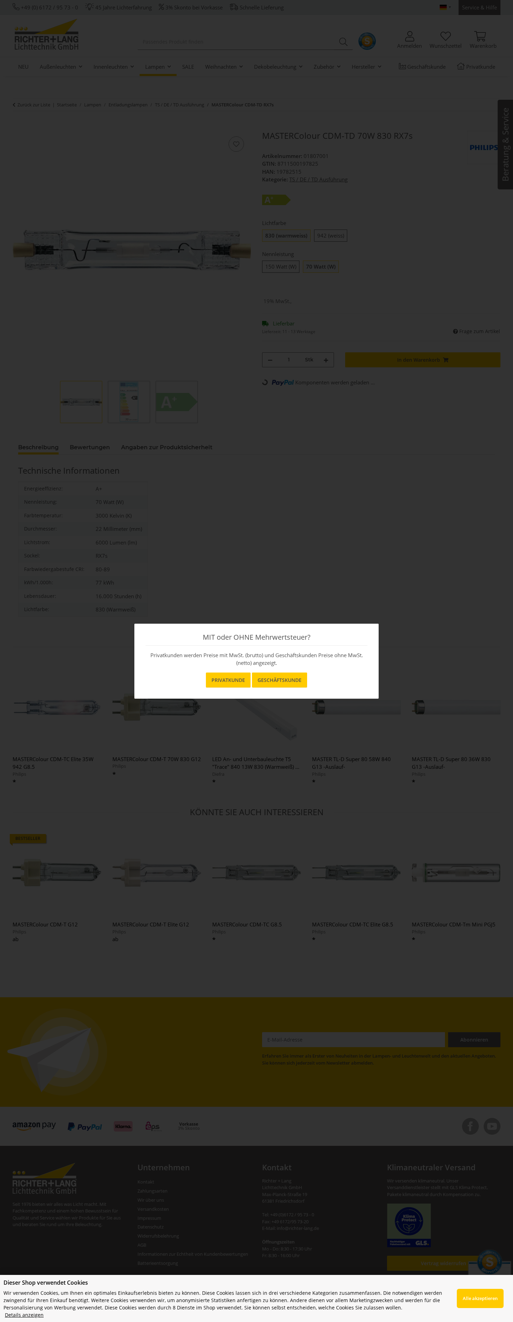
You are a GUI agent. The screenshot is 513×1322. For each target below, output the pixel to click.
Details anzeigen (24, 1315)
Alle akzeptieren (480, 1298)
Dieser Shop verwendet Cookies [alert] (45, 1282)
